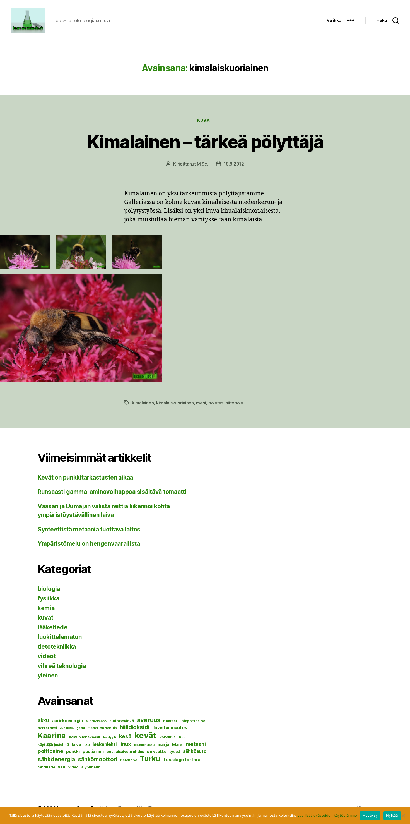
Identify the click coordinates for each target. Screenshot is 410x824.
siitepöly (234, 403)
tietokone (128, 760)
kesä (125, 736)
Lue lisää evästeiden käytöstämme (327, 815)
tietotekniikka (57, 646)
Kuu (182, 737)
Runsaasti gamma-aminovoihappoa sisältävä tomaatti (112, 491)
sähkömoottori (97, 759)
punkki (72, 751)
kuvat (205, 120)
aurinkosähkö (121, 720)
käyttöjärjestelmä (53, 744)
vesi (61, 767)
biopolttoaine (193, 720)
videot (47, 656)
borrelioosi (47, 727)
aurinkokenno (96, 721)
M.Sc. (202, 164)
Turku (150, 758)
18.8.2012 (234, 164)
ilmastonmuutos (169, 727)
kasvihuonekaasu (84, 737)
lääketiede (52, 627)
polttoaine (50, 751)
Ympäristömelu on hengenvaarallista (89, 543)
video (73, 767)
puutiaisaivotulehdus (125, 751)
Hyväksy (370, 815)
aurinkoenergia (67, 720)
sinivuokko (156, 751)
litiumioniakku (144, 745)
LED (87, 745)
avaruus (148, 720)
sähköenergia (56, 759)
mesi (201, 403)
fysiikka (48, 598)
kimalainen (143, 403)
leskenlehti (104, 744)
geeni (80, 728)
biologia (49, 588)
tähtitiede (46, 767)
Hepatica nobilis (102, 727)
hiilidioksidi (134, 727)
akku (43, 720)
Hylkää (392, 815)
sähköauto (194, 751)
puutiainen (93, 751)
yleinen (48, 675)
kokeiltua (168, 737)
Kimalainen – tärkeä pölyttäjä (205, 141)
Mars (177, 744)
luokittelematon (60, 636)
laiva (76, 744)
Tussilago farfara (181, 759)
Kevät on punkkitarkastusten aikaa (85, 477)
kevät (145, 735)
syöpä (174, 751)
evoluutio (67, 728)
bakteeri (170, 720)
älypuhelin (90, 767)
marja (163, 744)
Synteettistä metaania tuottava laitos (89, 529)
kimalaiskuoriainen (175, 403)
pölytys (215, 403)
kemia (46, 608)
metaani (196, 744)
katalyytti (109, 737)
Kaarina (52, 735)
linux (125, 744)
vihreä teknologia (62, 665)
